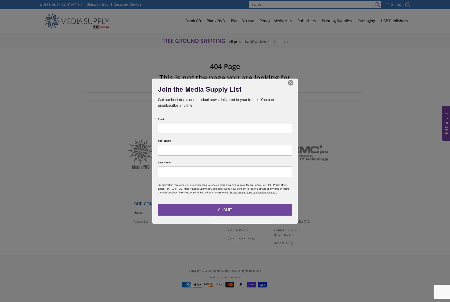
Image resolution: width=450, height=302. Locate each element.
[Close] (293, 83)
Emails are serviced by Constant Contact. (253, 192)
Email (161, 119)
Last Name (164, 162)
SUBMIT (225, 209)
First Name (164, 141)
